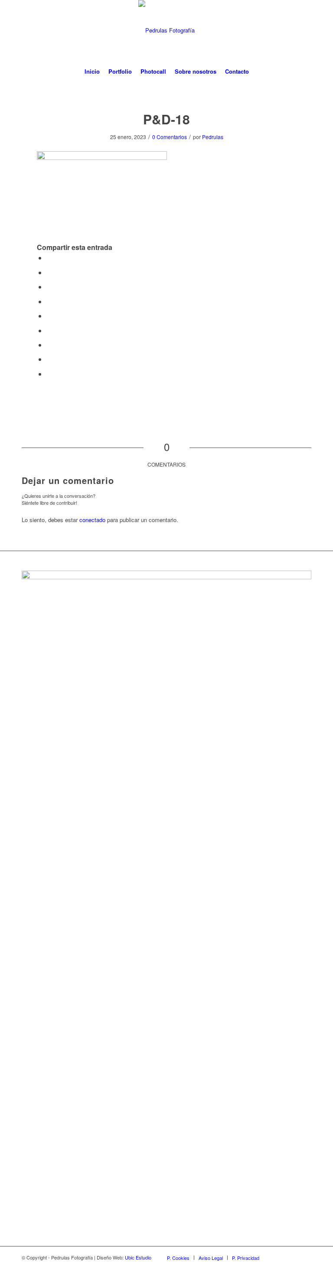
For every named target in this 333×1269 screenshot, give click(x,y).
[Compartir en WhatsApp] (49, 286)
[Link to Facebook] (278, 1257)
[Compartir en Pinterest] (49, 301)
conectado (92, 520)
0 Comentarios (169, 136)
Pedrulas (212, 136)
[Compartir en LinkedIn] (49, 315)
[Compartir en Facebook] (49, 257)
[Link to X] (304, 1257)
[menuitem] (92, 71)
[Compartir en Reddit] (49, 358)
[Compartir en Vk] (49, 344)
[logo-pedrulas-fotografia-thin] (166, 30)
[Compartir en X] (49, 272)
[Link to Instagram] (291, 1257)
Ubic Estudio (138, 1257)
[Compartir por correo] (49, 373)
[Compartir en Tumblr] (49, 330)
